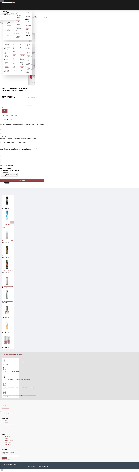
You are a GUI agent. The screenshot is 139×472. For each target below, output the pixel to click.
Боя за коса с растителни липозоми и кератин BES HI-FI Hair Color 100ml (19, 395)
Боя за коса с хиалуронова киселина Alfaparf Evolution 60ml (16, 379)
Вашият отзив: (3, 158)
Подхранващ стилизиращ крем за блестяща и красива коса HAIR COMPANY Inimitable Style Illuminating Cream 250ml (8, 286)
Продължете (22, 180)
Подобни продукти (8, 191)
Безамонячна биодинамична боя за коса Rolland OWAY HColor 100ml (18, 387)
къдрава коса (7, 182)
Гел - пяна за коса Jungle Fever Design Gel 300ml (8, 206)
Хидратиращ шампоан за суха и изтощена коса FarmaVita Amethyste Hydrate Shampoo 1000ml (8, 301)
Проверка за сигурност (5, 172)
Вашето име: (2, 153)
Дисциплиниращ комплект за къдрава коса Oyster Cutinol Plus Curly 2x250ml (8, 345)
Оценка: (1, 167)
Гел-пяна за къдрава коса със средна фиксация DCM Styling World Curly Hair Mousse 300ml (8, 270)
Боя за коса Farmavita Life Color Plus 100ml (12, 371)
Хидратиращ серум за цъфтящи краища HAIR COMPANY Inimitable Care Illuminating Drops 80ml (8, 330)
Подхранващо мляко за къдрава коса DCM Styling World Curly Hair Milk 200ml (8, 255)
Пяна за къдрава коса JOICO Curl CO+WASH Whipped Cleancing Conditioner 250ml (8, 224)
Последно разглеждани (10, 354)
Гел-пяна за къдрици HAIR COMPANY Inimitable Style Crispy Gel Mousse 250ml (8, 240)
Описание (5, 119)
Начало (35, 16)
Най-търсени (20, 354)
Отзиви (10, 119)
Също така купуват (18, 191)
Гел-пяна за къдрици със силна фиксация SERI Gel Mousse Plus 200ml (36, 17)
